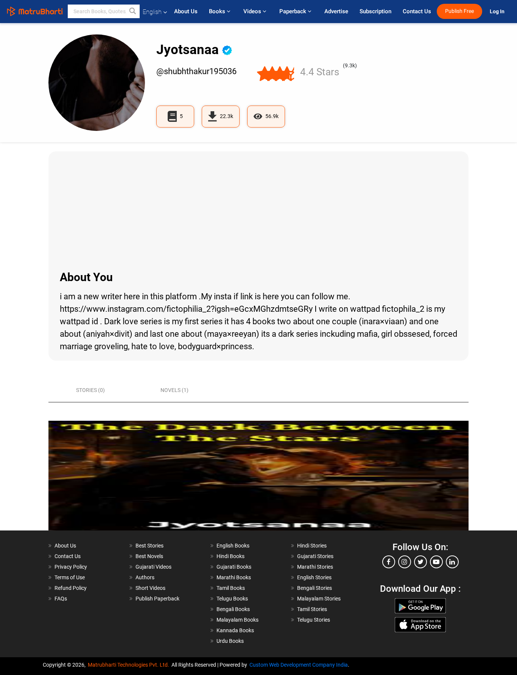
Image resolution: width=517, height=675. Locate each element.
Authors (144, 577)
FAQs (61, 599)
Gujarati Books (233, 567)
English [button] (152, 12)
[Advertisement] (258, 210)
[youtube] (436, 561)
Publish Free (459, 11)
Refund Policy (71, 588)
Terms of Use (70, 577)
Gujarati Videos (153, 567)
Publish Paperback (157, 599)
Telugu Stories (313, 620)
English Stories (314, 577)
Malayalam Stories (319, 599)
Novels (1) (174, 390)
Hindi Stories (312, 546)
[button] (133, 11)
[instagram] (404, 561)
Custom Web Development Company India (298, 665)
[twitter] (420, 561)
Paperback (293, 11)
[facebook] (388, 561)
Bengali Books (233, 609)
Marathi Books (233, 577)
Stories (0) (90, 390)
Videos (253, 11)
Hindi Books (230, 556)
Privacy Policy (71, 567)
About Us (186, 11)
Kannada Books (235, 630)
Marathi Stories (315, 567)
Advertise (336, 11)
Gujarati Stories (315, 556)
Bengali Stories (314, 588)
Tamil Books (230, 588)
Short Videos (150, 588)
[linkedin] (452, 561)
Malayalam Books (237, 620)
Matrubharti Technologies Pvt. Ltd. (129, 665)
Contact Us (417, 11)
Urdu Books (230, 641)
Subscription (375, 11)
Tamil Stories (312, 609)
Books (218, 11)
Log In (498, 12)
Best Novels (149, 556)
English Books (232, 546)
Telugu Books (232, 599)
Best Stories (149, 546)
